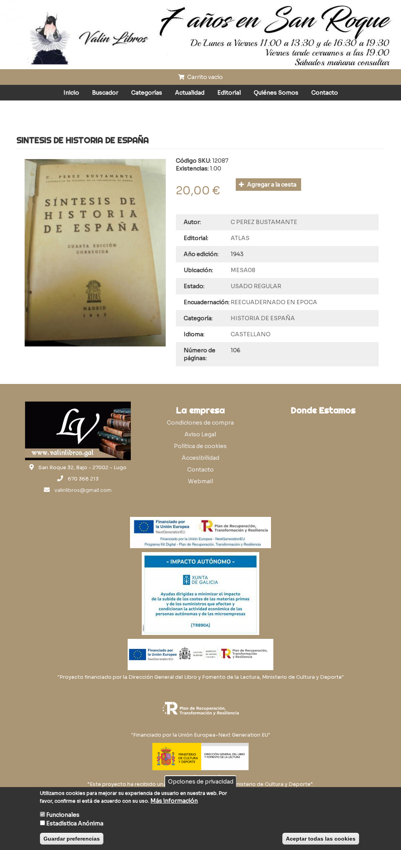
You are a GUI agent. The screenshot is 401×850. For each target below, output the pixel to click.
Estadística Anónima (74, 823)
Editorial (229, 92)
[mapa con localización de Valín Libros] (323, 456)
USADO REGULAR (256, 286)
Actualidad (189, 92)
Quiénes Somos (276, 92)
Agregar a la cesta (271, 184)
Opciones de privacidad (200, 781)
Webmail (200, 481)
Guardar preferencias (71, 839)
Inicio (71, 92)
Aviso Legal (200, 434)
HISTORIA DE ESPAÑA (263, 318)
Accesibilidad (200, 457)
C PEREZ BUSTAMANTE (264, 222)
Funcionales (62, 814)
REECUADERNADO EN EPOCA (274, 302)
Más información (174, 800)
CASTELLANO (251, 334)
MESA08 (243, 270)
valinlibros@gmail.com (83, 490)
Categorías (146, 92)
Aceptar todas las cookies (321, 839)
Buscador (105, 92)
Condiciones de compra (200, 422)
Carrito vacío (204, 77)
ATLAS (240, 238)
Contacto (324, 92)
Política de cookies (200, 446)
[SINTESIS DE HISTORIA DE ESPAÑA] (95, 253)
